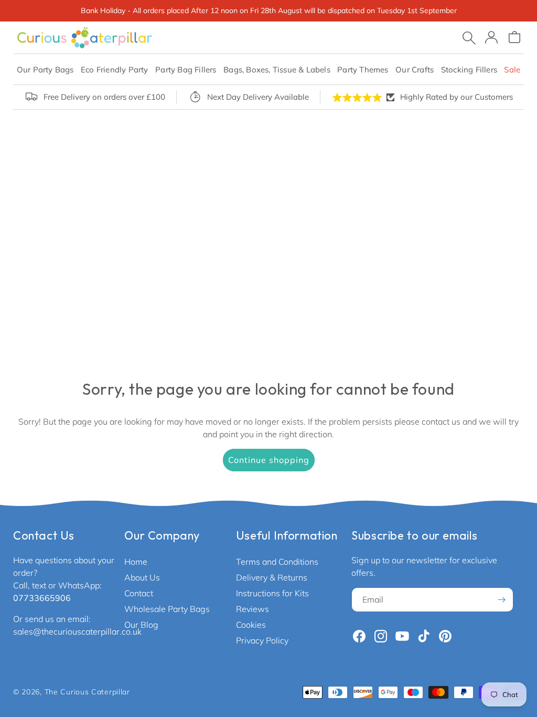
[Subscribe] (501, 599)
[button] (45, 69)
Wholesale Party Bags (167, 609)
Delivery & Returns (271, 577)
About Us (142, 577)
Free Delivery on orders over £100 (104, 97)
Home (135, 561)
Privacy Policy (262, 640)
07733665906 (42, 598)
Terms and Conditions (277, 561)
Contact (138, 593)
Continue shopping (268, 460)
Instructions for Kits (272, 593)
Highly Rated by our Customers (456, 97)
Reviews (252, 609)
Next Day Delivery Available (258, 97)
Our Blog (141, 624)
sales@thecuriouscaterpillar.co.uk (77, 631)
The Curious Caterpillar (87, 692)
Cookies (251, 624)
